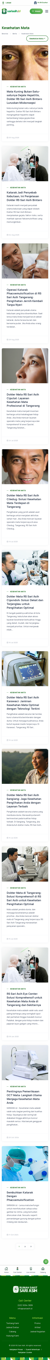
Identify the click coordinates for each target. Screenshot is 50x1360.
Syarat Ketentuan (33, 1349)
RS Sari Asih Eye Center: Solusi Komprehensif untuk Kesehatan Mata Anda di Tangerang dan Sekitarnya (24, 999)
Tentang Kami (12, 1323)
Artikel (38, 1327)
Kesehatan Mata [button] (36, 38)
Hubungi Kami (12, 1335)
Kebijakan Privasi (16, 1349)
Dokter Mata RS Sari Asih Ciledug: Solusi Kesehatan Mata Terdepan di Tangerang (24, 501)
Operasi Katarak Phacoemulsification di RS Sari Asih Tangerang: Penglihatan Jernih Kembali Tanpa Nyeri (25, 297)
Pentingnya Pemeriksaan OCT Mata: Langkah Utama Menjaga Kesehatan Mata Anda (24, 1097)
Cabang (12, 1331)
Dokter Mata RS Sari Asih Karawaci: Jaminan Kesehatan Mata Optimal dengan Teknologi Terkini (23, 703)
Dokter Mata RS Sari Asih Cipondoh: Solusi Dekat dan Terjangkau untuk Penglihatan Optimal (25, 602)
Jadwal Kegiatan (37, 1331)
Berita (15, 34)
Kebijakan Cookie (25, 1352)
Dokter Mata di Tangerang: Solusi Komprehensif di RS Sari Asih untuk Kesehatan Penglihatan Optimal (24, 898)
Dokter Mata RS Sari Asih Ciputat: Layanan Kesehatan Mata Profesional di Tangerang (23, 400)
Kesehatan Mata (18, 86)
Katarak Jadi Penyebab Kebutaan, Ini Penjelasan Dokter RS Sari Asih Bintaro (24, 196)
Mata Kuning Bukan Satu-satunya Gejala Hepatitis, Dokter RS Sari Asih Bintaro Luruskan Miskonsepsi (24, 97)
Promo (37, 1323)
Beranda (5, 34)
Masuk (37, 11)
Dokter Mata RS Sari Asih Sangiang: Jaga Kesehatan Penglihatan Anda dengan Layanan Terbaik (24, 800)
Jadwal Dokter (12, 1327)
